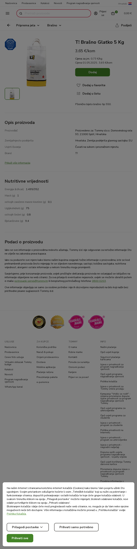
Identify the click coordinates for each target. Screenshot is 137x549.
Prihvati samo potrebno (76, 527)
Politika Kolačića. (16, 514)
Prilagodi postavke (25, 527)
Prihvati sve (20, 538)
